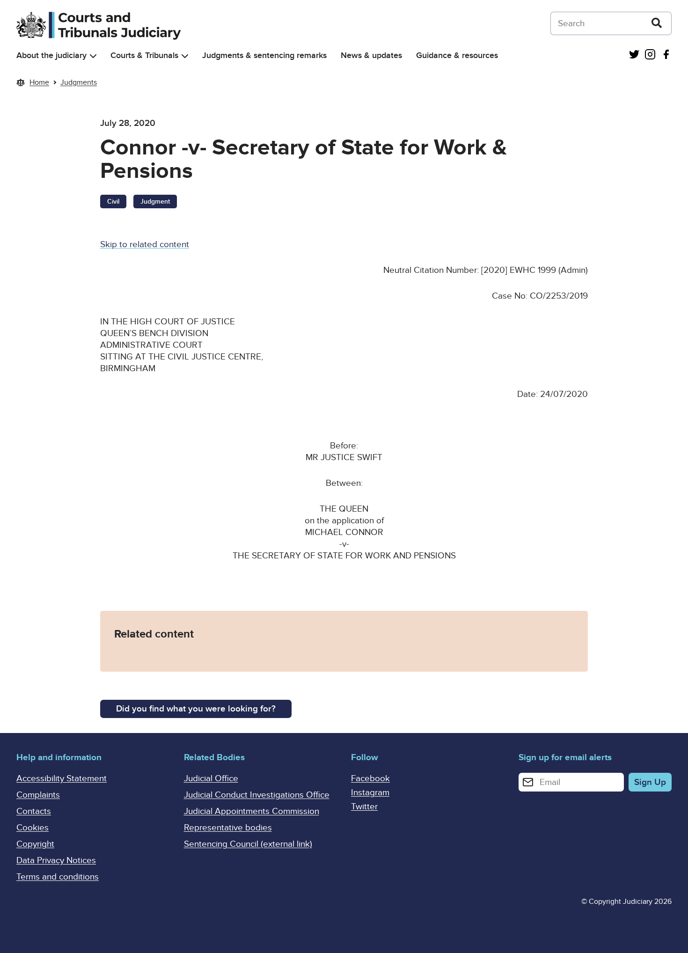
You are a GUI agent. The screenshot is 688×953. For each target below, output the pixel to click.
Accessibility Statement (61, 778)
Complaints (38, 795)
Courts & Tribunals (144, 55)
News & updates (371, 55)
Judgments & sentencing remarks (264, 55)
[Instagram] (650, 55)
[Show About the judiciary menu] (93, 55)
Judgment (155, 201)
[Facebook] (666, 55)
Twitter (364, 806)
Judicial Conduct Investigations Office (256, 795)
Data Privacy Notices (56, 860)
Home (39, 82)
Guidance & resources (457, 55)
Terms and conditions (57, 877)
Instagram (370, 792)
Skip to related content (144, 244)
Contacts (33, 811)
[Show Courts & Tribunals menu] (185, 55)
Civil (113, 201)
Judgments (78, 82)
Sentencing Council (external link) (248, 844)
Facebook (370, 778)
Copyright (35, 844)
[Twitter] (634, 55)
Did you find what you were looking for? (196, 709)
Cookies (32, 827)
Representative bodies (228, 827)
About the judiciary (51, 55)
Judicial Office (211, 778)
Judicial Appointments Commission (251, 811)
